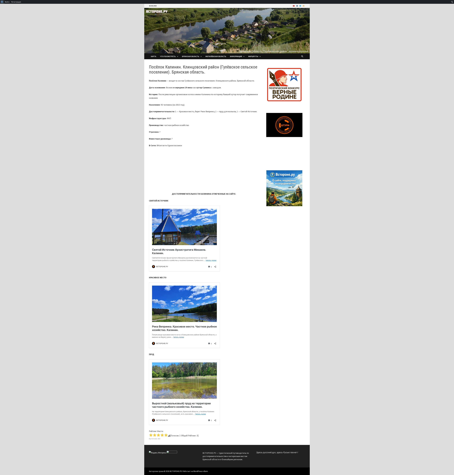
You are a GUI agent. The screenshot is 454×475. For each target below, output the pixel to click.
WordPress (197, 471)
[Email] (303, 5)
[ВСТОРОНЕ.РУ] (227, 30)
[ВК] (297, 5)
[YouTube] (294, 5)
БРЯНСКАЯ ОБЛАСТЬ (190, 56)
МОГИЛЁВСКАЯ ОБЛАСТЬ (215, 56)
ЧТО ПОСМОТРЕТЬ (168, 56)
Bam (206, 471)
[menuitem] (2, 2)
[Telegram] (300, 5)
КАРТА (153, 56)
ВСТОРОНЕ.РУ (176, 471)
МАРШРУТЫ (253, 56)
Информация (236, 56)
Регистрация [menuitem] (16, 2)
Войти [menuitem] (7, 2)
